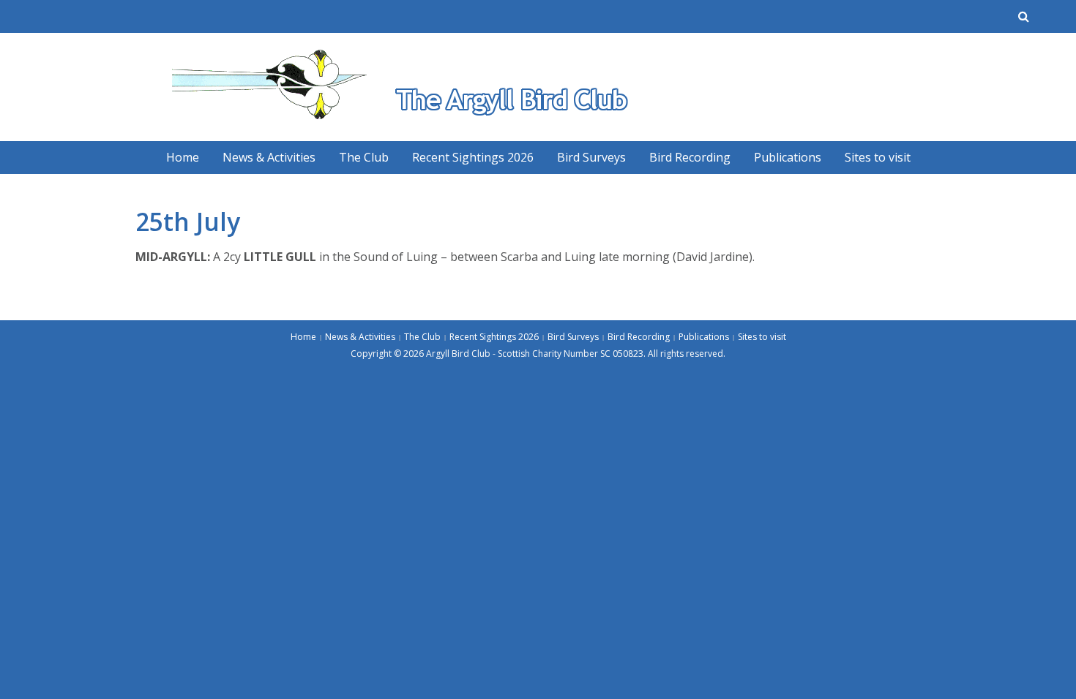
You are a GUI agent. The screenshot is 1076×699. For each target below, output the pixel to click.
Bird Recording (690, 157)
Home (182, 157)
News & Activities (269, 157)
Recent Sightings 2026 (473, 157)
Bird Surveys (591, 157)
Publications (787, 157)
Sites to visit (878, 157)
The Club (364, 157)
